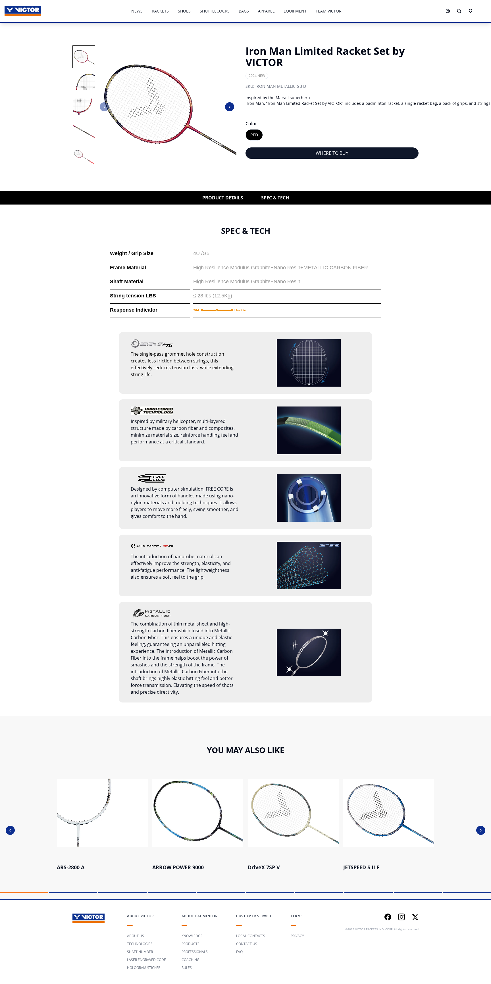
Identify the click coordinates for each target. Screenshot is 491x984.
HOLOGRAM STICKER (143, 967)
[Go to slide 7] (319, 892)
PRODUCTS (190, 943)
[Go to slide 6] (270, 892)
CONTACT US (246, 943)
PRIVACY (297, 935)
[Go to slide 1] (24, 892)
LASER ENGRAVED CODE (146, 959)
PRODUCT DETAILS (222, 198)
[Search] (459, 11)
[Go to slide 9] (418, 892)
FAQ (239, 951)
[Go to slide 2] (73, 892)
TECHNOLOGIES (140, 943)
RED (254, 134)
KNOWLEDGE (192, 935)
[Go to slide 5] (221, 892)
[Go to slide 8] (368, 892)
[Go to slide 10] (467, 892)
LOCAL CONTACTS (250, 935)
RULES (187, 967)
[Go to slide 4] (172, 892)
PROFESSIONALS (195, 951)
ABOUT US (135, 935)
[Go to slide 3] (122, 892)
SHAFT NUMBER (140, 951)
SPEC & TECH (275, 198)
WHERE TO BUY (332, 153)
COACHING (190, 959)
